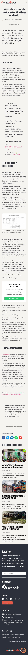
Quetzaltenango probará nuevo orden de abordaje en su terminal (13, 497)
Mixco (14, 21)
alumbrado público (9, 19)
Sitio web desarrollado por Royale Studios (17, 641)
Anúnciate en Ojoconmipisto (14, 426)
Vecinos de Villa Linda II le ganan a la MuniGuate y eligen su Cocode (12, 528)
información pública (19, 19)
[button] (3, 437)
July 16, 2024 (16, 154)
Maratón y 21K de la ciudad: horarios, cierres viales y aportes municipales (12, 466)
